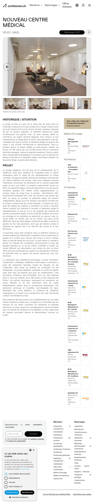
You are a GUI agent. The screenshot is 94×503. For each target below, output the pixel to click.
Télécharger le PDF (72, 32)
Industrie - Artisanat (81, 472)
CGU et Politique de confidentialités (56, 494)
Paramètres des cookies (82, 494)
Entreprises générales (61, 455)
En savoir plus (24, 469)
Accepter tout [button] (12, 492)
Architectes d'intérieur (61, 449)
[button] (36, 5)
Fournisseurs (58, 432)
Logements (78, 426)
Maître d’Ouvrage (60, 473)
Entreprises (57, 435)
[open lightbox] (47, 66)
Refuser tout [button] (27, 492)
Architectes (57, 452)
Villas (76, 463)
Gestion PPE (57, 479)
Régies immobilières (61, 475)
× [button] (33, 450)
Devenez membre (73, 125)
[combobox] (30, 450)
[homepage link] (14, 5)
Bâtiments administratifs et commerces (82, 446)
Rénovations (79, 429)
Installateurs (58, 464)
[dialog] (19, 474)
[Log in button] (83, 5)
